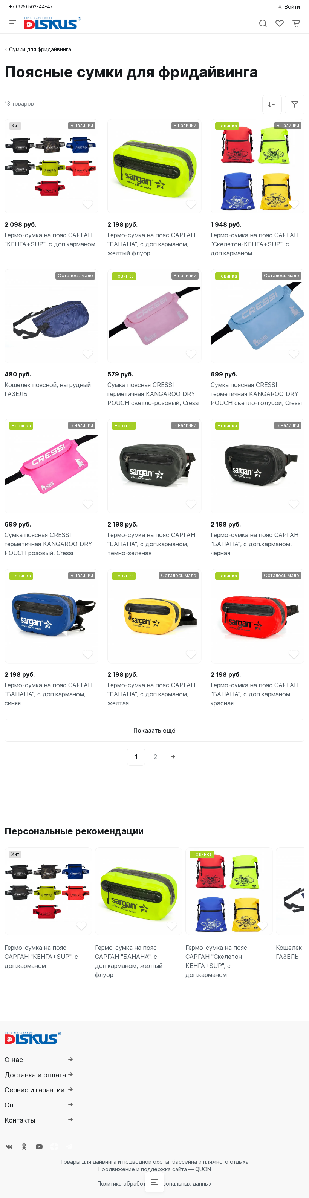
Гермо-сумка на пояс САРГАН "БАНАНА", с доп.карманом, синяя (48, 694)
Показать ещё (154, 730)
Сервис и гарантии (34, 1090)
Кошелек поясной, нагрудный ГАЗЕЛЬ (48, 389)
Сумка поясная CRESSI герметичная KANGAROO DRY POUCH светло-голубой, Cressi (256, 394)
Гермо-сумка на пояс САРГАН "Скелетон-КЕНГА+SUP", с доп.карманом (254, 244)
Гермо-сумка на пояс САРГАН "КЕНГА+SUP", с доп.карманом (50, 239)
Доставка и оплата (35, 1075)
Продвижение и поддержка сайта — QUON (154, 1169)
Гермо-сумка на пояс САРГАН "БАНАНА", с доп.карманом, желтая (151, 694)
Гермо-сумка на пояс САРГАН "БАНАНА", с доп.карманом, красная (254, 694)
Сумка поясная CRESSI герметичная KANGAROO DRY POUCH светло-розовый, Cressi (153, 394)
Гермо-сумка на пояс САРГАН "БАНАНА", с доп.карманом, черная (254, 544)
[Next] (173, 757)
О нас (14, 1060)
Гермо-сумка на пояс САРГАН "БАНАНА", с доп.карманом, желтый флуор (151, 244)
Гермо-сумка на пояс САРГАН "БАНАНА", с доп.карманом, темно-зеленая (151, 544)
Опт (11, 1105)
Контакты (20, 1120)
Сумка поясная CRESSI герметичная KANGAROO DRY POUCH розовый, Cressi (48, 544)
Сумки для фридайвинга (40, 49)
